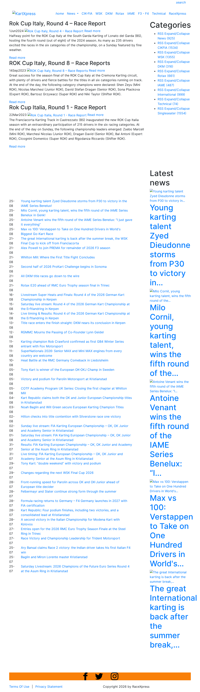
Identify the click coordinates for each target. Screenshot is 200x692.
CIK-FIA (87, 13)
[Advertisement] (104, 173)
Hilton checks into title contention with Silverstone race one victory (71, 416)
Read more (17, 58)
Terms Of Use (19, 686)
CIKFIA (168, 48)
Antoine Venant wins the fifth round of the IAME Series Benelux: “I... (169, 435)
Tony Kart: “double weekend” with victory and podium (61, 463)
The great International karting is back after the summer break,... (173, 616)
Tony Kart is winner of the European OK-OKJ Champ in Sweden (67, 370)
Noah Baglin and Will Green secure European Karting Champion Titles (72, 407)
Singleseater (172, 113)
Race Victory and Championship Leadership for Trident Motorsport (70, 538)
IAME (131, 13)
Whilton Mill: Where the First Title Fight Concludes (58, 257)
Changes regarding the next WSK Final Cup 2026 (57, 473)
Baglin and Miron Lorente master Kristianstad (54, 557)
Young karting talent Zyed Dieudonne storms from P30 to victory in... (170, 245)
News (71, 13)
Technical (159, 13)
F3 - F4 (143, 13)
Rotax (120, 13)
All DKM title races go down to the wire (50, 276)
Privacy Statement (48, 686)
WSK (99, 13)
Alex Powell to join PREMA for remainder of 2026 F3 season (65, 248)
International (171, 94)
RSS (160, 34)
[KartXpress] (24, 13)
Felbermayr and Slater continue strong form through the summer (68, 491)
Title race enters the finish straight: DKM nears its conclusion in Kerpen (73, 323)
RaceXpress (177, 13)
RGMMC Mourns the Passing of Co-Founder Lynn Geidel (62, 332)
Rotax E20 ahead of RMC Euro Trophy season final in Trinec (65, 285)
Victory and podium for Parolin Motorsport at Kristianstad (64, 379)
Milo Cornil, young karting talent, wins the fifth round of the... (169, 340)
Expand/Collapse (177, 34)
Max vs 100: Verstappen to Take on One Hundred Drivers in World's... (171, 530)
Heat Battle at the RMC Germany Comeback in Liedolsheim (64, 360)
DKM (108, 13)
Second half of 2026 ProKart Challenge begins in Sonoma (64, 267)
